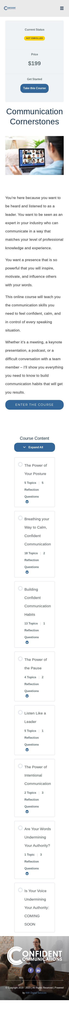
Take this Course (34, 88)
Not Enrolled (34, 38)
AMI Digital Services (36, 992)
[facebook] (31, 970)
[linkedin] (38, 970)
